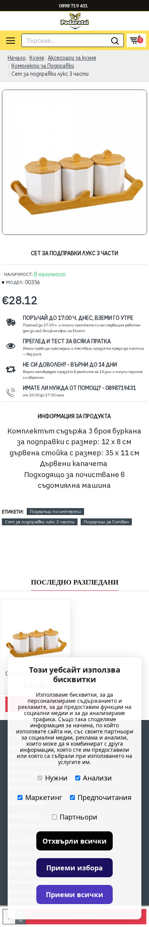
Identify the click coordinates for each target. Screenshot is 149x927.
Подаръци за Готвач (106, 522)
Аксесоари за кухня (72, 57)
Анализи (97, 777)
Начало (17, 57)
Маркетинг (43, 797)
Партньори (78, 816)
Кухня (36, 57)
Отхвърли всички (74, 841)
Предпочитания (104, 797)
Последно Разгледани (74, 582)
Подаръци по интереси (55, 511)
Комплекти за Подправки (42, 65)
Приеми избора (74, 867)
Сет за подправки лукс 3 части (39, 522)
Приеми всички (74, 894)
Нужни (56, 777)
